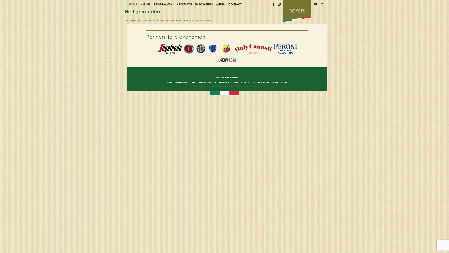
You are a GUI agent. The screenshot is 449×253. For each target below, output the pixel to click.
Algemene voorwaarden (230, 82)
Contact (235, 4)
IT (322, 4)
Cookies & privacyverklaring (268, 82)
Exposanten (204, 4)
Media (220, 4)
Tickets (297, 11)
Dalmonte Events (227, 77)
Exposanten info (177, 82)
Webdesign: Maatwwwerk (207, 86)
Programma (163, 4)
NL (315, 4)
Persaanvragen (202, 82)
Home (133, 4)
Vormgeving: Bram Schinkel (244, 86)
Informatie (184, 4)
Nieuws (145, 4)
